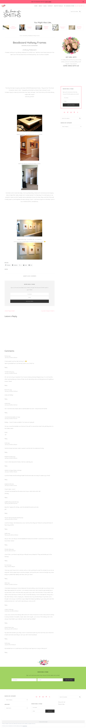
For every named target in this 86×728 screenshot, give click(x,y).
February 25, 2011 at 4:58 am (11, 629)
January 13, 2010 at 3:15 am (11, 373)
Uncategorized (34, 45)
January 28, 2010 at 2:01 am (11, 503)
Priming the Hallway (29, 27)
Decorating (24, 45)
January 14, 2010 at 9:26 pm (11, 458)
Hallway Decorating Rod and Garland (13, 27)
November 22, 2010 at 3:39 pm (12, 611)
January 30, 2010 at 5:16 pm (11, 519)
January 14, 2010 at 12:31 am (11, 405)
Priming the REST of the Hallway (79, 27)
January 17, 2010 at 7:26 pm (11, 471)
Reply (6, 367)
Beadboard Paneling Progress (46, 27)
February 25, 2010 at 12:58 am (11, 535)
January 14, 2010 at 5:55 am (11, 418)
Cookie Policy (25, 725)
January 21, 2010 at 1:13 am (11, 485)
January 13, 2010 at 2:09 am (11, 357)
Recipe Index (61, 704)
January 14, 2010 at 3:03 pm (11, 444)
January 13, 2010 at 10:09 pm (11, 391)
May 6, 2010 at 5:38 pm (10, 566)
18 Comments (33, 276)
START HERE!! (48, 1)
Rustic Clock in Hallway (62, 27)
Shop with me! (61, 702)
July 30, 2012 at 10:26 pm (10, 644)
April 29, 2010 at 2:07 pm (10, 550)
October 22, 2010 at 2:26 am (11, 584)
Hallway (29, 45)
